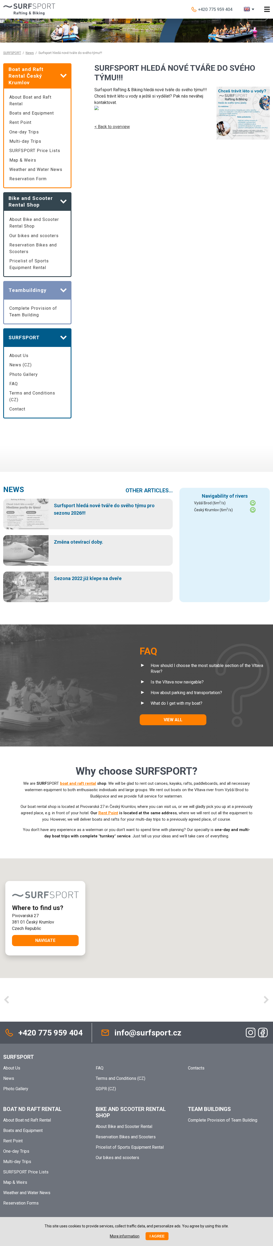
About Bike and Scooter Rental (124, 1126)
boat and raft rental (78, 783)
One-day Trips (24, 132)
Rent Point (20, 122)
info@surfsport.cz (147, 1032)
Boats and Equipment (31, 113)
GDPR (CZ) (106, 1088)
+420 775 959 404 (215, 9)
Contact (17, 409)
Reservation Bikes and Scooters (33, 248)
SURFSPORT (12, 53)
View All (173, 719)
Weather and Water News (35, 169)
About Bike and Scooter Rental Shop (34, 223)
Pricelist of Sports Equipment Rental (29, 264)
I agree (157, 1236)
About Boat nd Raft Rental (27, 1120)
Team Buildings (209, 1109)
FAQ (13, 383)
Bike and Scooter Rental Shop (131, 1112)
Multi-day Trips (25, 141)
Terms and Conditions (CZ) (32, 396)
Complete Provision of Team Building (33, 311)
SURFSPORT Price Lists (34, 150)
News (30, 53)
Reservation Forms (21, 1203)
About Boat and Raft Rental (30, 100)
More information (124, 1236)
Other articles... (149, 490)
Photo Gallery (23, 374)
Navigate (45, 940)
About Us (19, 355)
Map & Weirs (22, 160)
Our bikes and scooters (34, 235)
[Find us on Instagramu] (250, 1032)
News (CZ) (20, 364)
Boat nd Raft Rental (32, 1109)
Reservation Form (28, 178)
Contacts (196, 1068)
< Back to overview (112, 126)
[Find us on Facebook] (263, 1032)
